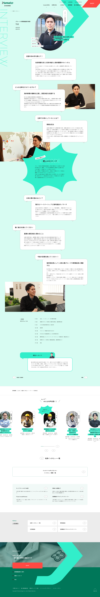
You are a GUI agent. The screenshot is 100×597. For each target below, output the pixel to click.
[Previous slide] (46, 450)
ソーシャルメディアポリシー (45, 588)
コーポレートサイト (57, 588)
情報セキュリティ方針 (34, 588)
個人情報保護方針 (24, 588)
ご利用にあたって (16, 588)
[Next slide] (53, 450)
